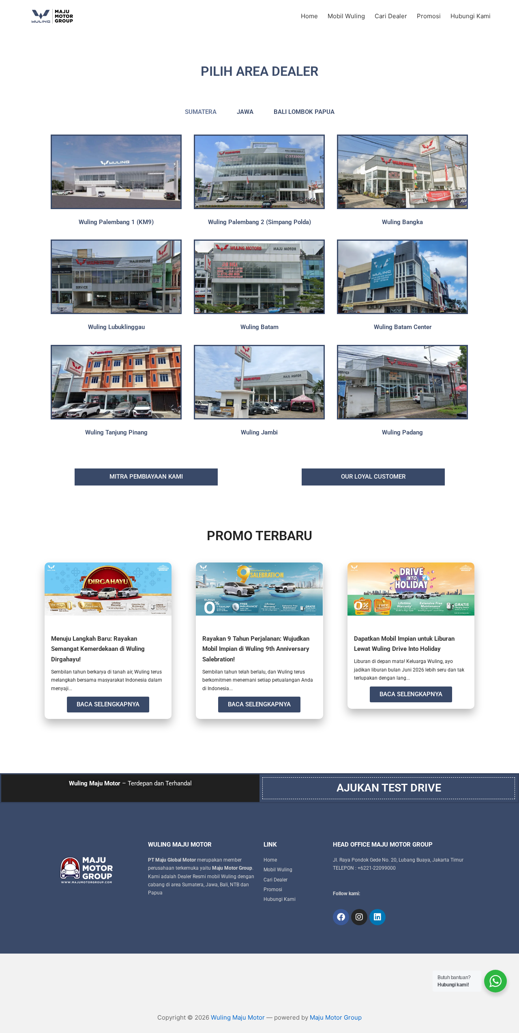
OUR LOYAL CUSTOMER (373, 476)
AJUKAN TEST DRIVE (389, 787)
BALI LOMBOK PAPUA (304, 111)
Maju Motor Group (336, 1017)
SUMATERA (201, 111)
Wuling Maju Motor (238, 1017)
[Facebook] (341, 917)
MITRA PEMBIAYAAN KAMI (146, 476)
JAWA (245, 111)
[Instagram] (359, 917)
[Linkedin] (377, 917)
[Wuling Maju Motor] (68, 16)
